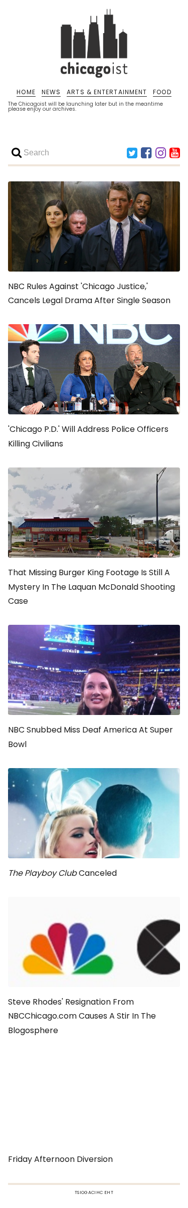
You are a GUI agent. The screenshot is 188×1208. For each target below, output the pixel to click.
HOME (26, 92)
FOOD (162, 92)
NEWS (51, 92)
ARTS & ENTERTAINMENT (107, 92)
